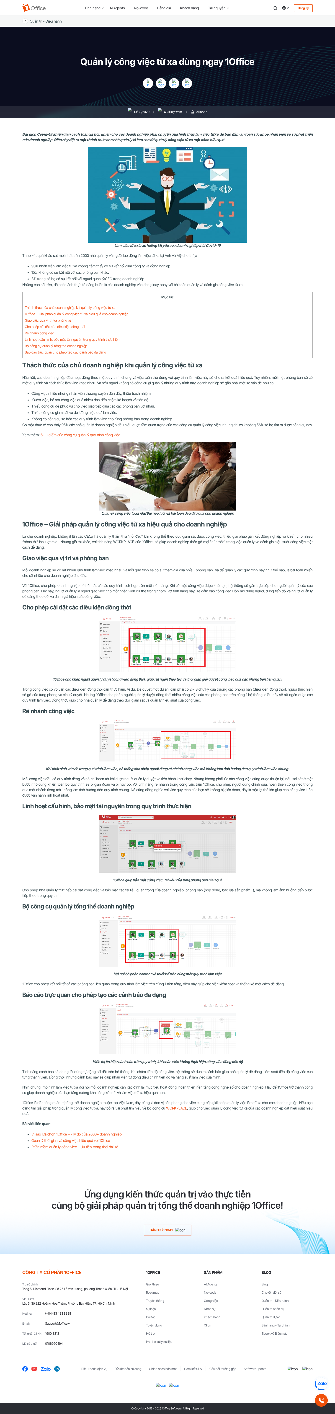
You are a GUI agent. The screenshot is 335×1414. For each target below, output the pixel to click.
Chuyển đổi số (271, 1292)
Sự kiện (151, 1309)
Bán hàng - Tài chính (276, 1325)
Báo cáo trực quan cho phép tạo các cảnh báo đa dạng (65, 352)
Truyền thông (155, 1301)
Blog (265, 1284)
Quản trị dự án (271, 1317)
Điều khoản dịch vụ (94, 1369)
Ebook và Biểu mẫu (274, 1333)
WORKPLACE (176, 1108)
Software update (255, 1369)
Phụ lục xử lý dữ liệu (159, 1342)
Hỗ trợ (150, 1333)
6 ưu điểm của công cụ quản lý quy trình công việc (80, 435)
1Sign (207, 1325)
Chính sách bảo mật (163, 1369)
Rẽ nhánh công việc (39, 333)
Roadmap (152, 1292)
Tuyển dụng (154, 1325)
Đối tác (150, 1317)
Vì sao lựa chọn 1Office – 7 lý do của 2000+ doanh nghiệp (76, 1134)
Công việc (211, 1301)
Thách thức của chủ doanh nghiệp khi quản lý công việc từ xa (70, 307)
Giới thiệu (152, 1284)
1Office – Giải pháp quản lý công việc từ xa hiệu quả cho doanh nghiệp (76, 314)
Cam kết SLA (193, 1369)
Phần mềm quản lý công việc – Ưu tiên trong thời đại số (74, 1147)
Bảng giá (164, 8)
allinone (201, 112)
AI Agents (117, 8)
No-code (141, 8)
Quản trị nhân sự (273, 1309)
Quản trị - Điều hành (46, 21)
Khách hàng (189, 8)
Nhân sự (209, 1309)
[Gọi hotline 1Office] (321, 1400)
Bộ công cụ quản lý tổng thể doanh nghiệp (56, 346)
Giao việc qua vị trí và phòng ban (49, 320)
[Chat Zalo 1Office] (321, 1384)
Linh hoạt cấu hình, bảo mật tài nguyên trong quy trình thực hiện (72, 339)
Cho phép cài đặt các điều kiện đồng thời (55, 327)
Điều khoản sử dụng (128, 1369)
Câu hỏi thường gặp (222, 1369)
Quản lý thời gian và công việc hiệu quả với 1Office (70, 1140)
